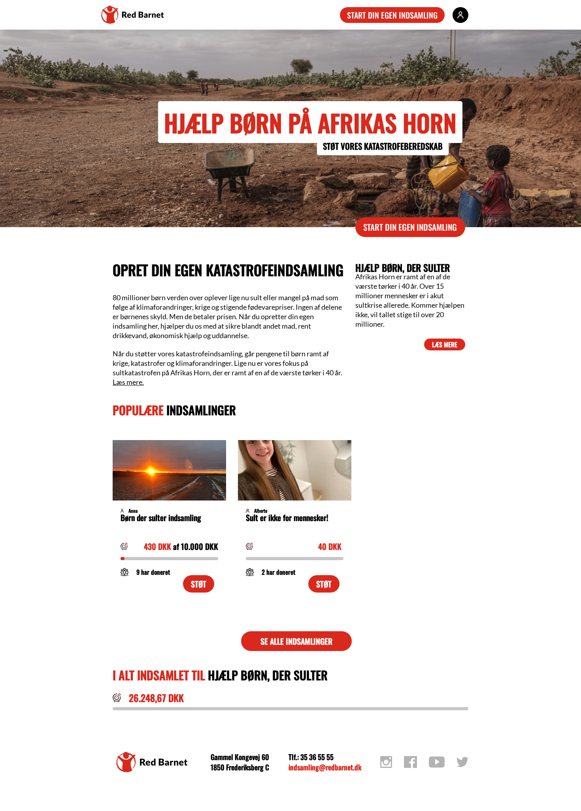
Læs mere (444, 344)
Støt (198, 584)
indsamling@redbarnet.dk (325, 767)
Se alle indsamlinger (296, 641)
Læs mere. (128, 382)
